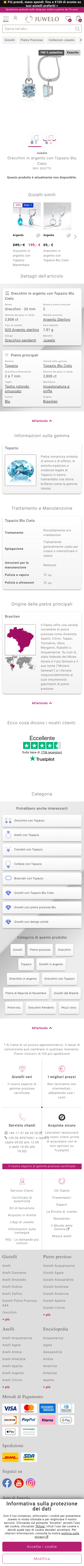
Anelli (6, 1266)
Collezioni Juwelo (61, 40)
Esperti (61, 1205)
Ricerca (77, 29)
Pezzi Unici (69, 1008)
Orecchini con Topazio (59, 979)
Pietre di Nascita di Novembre (26, 993)
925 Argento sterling (22, 330)
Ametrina (50, 1366)
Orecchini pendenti (20, 340)
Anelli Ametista (13, 1359)
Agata (47, 1345)
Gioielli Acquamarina (59, 1266)
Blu (7, 401)
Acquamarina (53, 1338)
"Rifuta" (40, 1526)
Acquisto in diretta (22, 1215)
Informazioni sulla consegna (22, 1231)
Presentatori (61, 1198)
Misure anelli (62, 1236)
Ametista (50, 1373)
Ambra (48, 1359)
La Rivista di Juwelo (61, 1212)
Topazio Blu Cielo (57, 366)
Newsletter (62, 1219)
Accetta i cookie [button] (42, 1546)
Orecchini (64, 950)
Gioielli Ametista (55, 1287)
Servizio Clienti (21, 1191)
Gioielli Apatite (54, 1301)
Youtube (19, 1483)
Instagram (30, 1483)
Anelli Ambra (12, 1352)
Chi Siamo (62, 1191)
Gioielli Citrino (54, 1308)
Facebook (7, 1483)
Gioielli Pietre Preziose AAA (19, 1303)
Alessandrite (52, 1352)
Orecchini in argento (23, 979)
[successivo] (74, 236)
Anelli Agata (11, 1345)
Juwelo (49, 340)
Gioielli (10, 40)
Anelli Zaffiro (12, 1294)
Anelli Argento (13, 1373)
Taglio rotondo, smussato (17, 389)
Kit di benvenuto (22, 1208)
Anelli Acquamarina (17, 1338)
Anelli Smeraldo (14, 1280)
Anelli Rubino (12, 1287)
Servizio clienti (22, 1125)
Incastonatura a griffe (56, 389)
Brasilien (50, 401)
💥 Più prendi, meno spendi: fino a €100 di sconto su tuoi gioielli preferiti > (42, 4)
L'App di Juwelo (22, 1222)
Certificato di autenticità (22, 1200)
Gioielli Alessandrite (58, 1280)
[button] (6, 19)
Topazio (11, 366)
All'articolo (40, 421)
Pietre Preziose (32, 40)
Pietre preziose (40, 950)
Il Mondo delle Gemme (62, 1228)
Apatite (48, 1380)
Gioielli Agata (53, 1273)
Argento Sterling (56, 319)
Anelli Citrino (12, 1380)
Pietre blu (14, 1008)
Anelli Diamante (14, 1273)
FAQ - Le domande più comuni (22, 1242)
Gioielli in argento (51, 964)
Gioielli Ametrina (56, 1294)
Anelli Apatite (12, 1366)
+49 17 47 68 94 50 (23, 1133)
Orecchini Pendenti (41, 1008)
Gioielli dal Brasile (66, 993)
